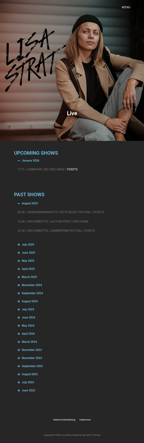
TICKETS (72, 169)
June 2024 (28, 317)
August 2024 (30, 301)
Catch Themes (93, 435)
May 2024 (28, 325)
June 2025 (28, 252)
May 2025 (28, 260)
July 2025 (28, 244)
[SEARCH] (138, 7)
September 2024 (32, 293)
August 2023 (30, 374)
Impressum (85, 419)
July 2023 (28, 382)
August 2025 (30, 203)
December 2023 (32, 350)
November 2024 (32, 285)
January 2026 (30, 160)
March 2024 (29, 341)
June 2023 (28, 390)
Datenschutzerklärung (64, 419)
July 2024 (28, 309)
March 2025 (29, 277)
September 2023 (32, 366)
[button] (72, 161)
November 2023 (32, 358)
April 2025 (28, 269)
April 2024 (28, 333)
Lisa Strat (66, 435)
